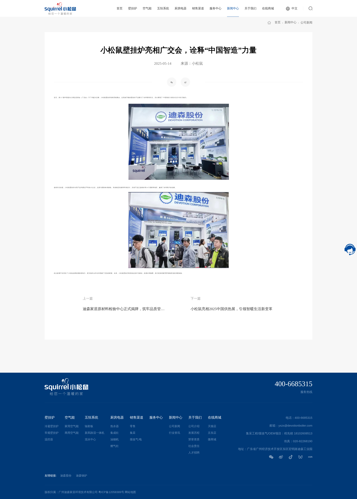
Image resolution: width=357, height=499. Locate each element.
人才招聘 (194, 452)
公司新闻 (306, 22)
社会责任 (194, 446)
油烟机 (114, 439)
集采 (132, 432)
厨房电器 (180, 8)
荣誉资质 (194, 439)
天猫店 (212, 426)
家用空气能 (72, 426)
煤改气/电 (136, 439)
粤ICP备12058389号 (111, 492)
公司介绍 (194, 426)
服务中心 (215, 8)
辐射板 (89, 426)
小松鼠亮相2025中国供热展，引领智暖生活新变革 (231, 309)
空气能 (147, 8)
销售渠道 (198, 8)
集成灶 (114, 432)
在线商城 (268, 8)
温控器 (49, 439)
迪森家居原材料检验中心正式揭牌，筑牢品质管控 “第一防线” (124, 309)
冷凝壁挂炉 (52, 426)
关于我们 (250, 8)
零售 (132, 426)
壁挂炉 (132, 8)
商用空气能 (72, 432)
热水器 (114, 426)
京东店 (212, 432)
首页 (120, 8)
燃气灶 (114, 446)
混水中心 (90, 439)
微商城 (212, 439)
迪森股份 (65, 475)
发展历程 (194, 432)
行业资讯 (174, 432)
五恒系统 (163, 8)
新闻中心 (233, 8)
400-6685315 (293, 383)
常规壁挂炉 (52, 432)
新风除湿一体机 (94, 432)
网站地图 (130, 492)
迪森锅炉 (81, 475)
